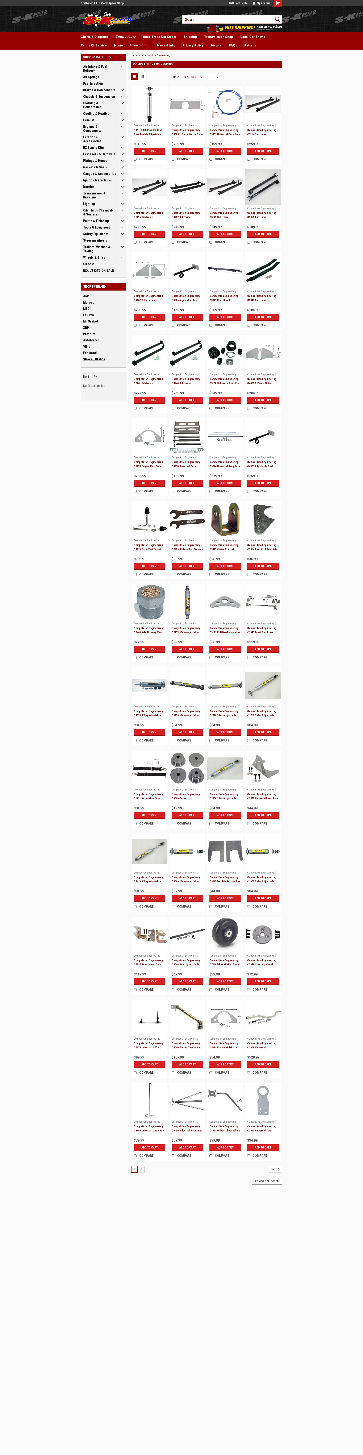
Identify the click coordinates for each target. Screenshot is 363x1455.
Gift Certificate (238, 3)
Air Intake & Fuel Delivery (95, 69)
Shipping (190, 37)
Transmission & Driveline (94, 195)
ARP (86, 296)
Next (274, 1169)
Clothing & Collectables (92, 105)
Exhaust (88, 120)
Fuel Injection (93, 84)
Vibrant (88, 347)
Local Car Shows (252, 37)
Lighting (89, 204)
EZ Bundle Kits (93, 148)
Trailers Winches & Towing (96, 249)
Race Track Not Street (159, 37)
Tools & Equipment (96, 227)
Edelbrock (90, 353)
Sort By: (175, 76)
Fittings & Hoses (95, 161)
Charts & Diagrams (94, 37)
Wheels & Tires (94, 257)
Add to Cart (149, 151)
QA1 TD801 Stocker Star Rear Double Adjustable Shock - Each (148, 134)
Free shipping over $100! (96, 3)
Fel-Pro (88, 315)
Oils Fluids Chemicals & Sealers (98, 212)
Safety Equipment (95, 234)
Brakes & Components (99, 90)
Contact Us (124, 36)
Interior (88, 187)
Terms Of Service (94, 45)
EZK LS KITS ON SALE (98, 270)
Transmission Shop (218, 37)
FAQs (233, 45)
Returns (250, 45)
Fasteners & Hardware (99, 154)
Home (118, 45)
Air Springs (91, 77)
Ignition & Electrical (97, 180)
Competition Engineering (156, 55)
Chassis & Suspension (99, 97)
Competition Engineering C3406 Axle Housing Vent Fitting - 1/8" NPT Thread (148, 632)
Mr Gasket (90, 321)
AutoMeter (91, 340)
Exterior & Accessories (92, 139)
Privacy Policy (193, 45)
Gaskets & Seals (95, 167)
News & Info (166, 45)
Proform (89, 334)
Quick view (150, 119)
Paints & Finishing (96, 221)
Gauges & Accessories (99, 174)
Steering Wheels (95, 240)
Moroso (88, 302)
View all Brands (94, 359)
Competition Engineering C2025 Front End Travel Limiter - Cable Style (261, 632)
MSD (86, 309)
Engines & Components (92, 129)
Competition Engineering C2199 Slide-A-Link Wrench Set (187, 549)
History (216, 45)
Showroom (138, 45)
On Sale (88, 264)
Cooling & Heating (96, 114)
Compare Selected (267, 1181)
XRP (86, 328)
